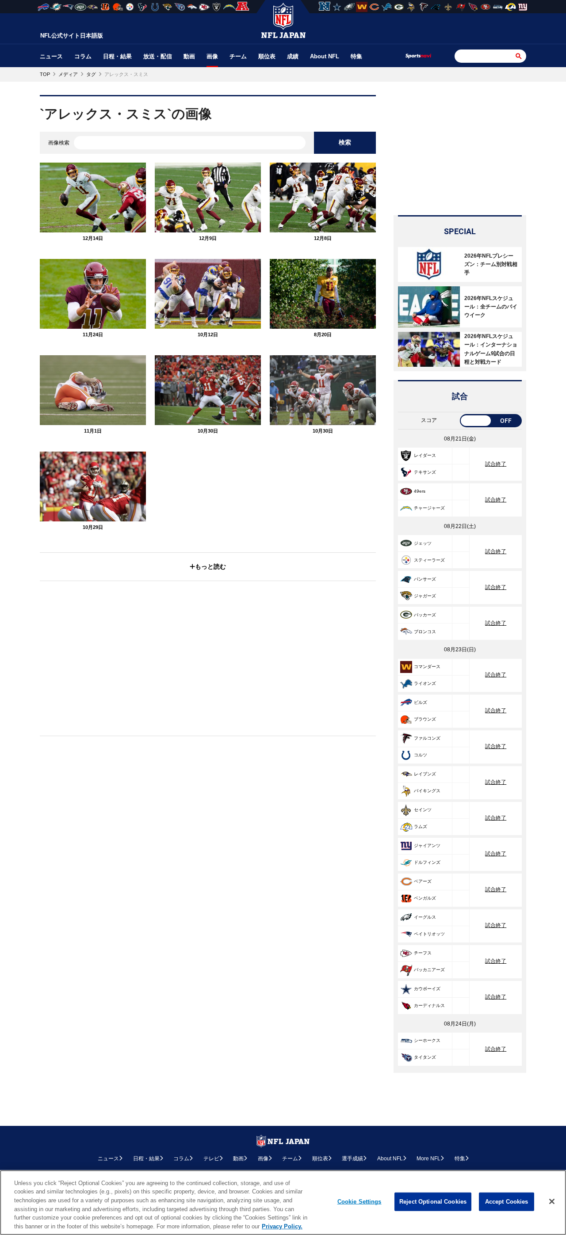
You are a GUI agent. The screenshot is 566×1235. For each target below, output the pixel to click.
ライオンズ (425, 683)
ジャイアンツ (427, 845)
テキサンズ (425, 472)
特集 (356, 56)
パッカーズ (425, 614)
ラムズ (420, 826)
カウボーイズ (427, 988)
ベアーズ (423, 881)
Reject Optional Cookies (433, 1201)
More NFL (428, 1158)
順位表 (266, 56)
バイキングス (427, 790)
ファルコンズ (427, 738)
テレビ (211, 1158)
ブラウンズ (425, 719)
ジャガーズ (425, 595)
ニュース (51, 56)
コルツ (420, 754)
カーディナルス (429, 1005)
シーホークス (427, 1040)
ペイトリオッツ (429, 933)
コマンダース (427, 666)
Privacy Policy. (282, 1226)
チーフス (423, 952)
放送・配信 (157, 56)
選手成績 (352, 1158)
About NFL (324, 56)
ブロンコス (425, 631)
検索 (345, 142)
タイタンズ (425, 1057)
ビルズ (420, 702)
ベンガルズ (425, 898)
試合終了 (495, 464)
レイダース (425, 455)
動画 (189, 56)
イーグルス (425, 917)
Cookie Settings (359, 1201)
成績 (292, 56)
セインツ (423, 809)
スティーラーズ (429, 560)
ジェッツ (423, 543)
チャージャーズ (429, 507)
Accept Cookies (506, 1201)
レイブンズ (425, 773)
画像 (212, 56)
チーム (238, 56)
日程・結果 (117, 56)
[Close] (552, 1201)
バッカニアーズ (429, 969)
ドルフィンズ (427, 862)
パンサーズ (425, 579)
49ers (419, 491)
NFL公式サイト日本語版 (71, 35)
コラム (83, 56)
